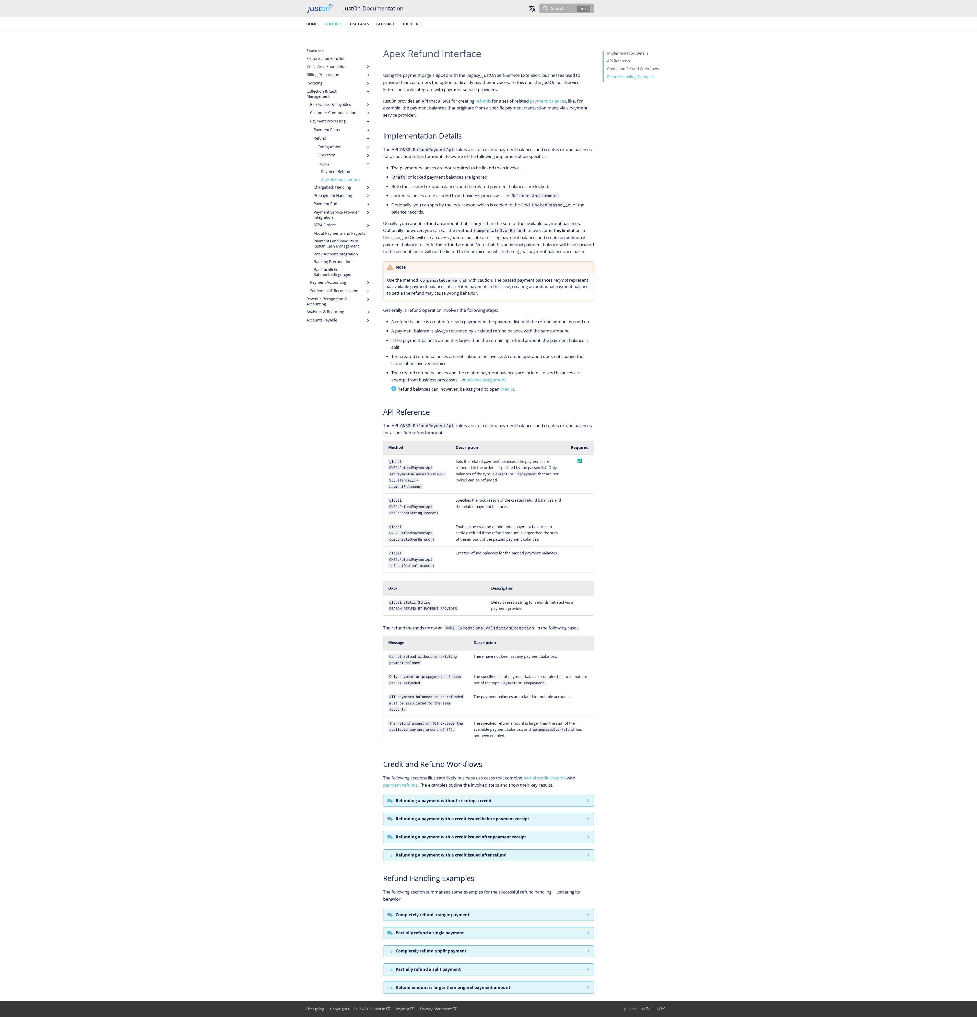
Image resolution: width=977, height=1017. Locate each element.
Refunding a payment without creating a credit (444, 800)
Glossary (385, 24)
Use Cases (359, 24)
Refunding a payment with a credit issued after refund (451, 855)
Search (557, 8)
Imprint (402, 1009)
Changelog (315, 1009)
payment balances (548, 101)
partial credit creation (544, 778)
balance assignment (486, 380)
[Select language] (532, 8)
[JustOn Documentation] (320, 8)
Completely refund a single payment (432, 914)
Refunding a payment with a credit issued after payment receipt (461, 837)
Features (334, 24)
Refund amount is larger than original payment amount (453, 987)
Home (312, 24)
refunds (483, 101)
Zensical (653, 1008)
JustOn (379, 1009)
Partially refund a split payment (428, 969)
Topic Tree (412, 24)
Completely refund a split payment (431, 951)
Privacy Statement (436, 1009)
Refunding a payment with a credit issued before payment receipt (462, 819)
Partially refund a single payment (430, 933)
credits (507, 389)
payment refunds (400, 785)
